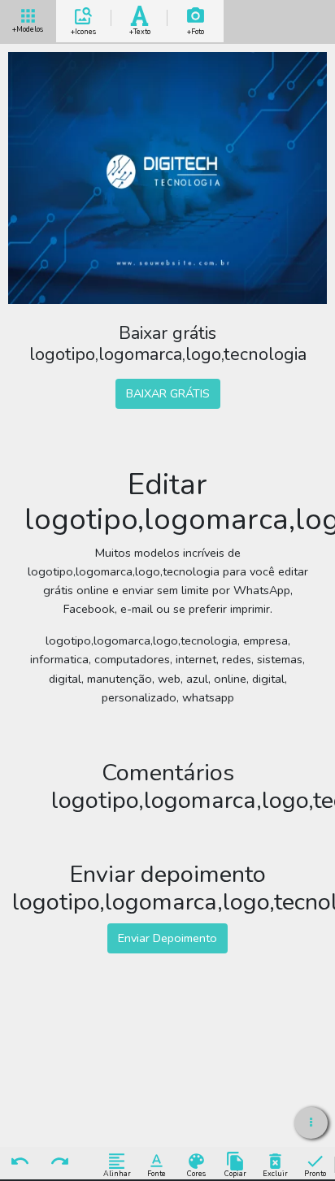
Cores (196, 1173)
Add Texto (139, 29)
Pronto (315, 1173)
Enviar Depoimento (167, 938)
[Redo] (59, 1162)
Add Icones (83, 29)
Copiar (235, 1173)
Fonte (156, 1173)
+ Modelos (27, 27)
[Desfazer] (19, 1162)
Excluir (275, 1173)
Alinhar (117, 1173)
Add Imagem (195, 29)
